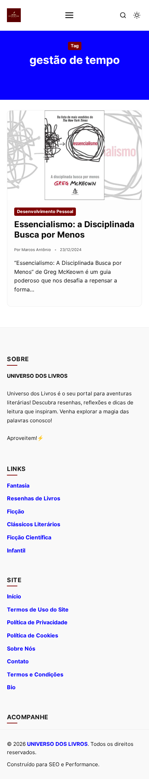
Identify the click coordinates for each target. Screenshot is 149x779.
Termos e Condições (35, 674)
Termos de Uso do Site (38, 609)
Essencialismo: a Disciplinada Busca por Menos (74, 229)
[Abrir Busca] (123, 15)
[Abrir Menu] (69, 15)
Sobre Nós (21, 648)
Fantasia (18, 485)
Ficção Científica (29, 537)
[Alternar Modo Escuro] (137, 15)
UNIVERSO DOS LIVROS (57, 744)
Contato (18, 661)
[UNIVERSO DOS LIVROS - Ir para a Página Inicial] (14, 15)
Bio (11, 687)
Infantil (16, 550)
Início (14, 596)
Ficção (15, 511)
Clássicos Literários (33, 524)
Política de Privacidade (37, 622)
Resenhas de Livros (33, 498)
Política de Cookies (32, 635)
